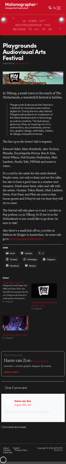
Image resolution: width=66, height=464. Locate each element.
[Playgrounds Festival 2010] (15, 323)
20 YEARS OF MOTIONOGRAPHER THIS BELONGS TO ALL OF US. (33, 25)
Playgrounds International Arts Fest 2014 (44, 304)
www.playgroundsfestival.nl (26, 239)
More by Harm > (11, 372)
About (6, 448)
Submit (16, 448)
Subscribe (7, 452)
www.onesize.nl (40, 361)
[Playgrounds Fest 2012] (17, 292)
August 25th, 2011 (22, 404)
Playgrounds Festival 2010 (15, 334)
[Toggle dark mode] (54, 7)
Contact (6, 450)
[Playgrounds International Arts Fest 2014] (44, 290)
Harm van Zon (22, 401)
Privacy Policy (21, 450)
